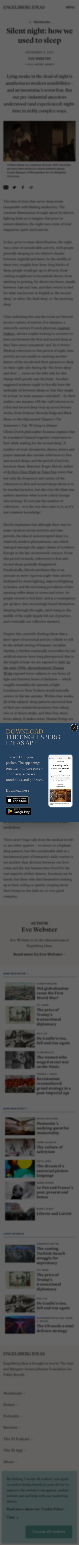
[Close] (74, 727)
